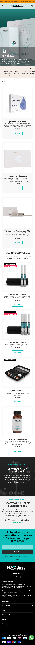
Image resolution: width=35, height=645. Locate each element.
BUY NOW (17, 133)
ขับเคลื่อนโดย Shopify (22, 635)
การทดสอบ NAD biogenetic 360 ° (17, 231)
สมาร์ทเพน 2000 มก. (17, 294)
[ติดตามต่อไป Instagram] (16, 577)
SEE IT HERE (17, 304)
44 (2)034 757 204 (10, 595)
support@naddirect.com (11, 594)
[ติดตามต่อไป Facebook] (14, 577)
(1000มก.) (17, 390)
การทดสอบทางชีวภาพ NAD (17, 176)
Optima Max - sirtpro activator (17, 439)
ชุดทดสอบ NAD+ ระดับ (17, 122)
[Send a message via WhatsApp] (31, 637)
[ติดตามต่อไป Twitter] (18, 577)
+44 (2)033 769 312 (7, 596)
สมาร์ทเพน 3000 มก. (17, 342)
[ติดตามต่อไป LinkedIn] (21, 577)
